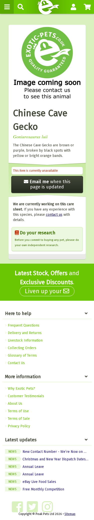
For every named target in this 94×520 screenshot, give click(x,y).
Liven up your (44, 291)
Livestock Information (25, 340)
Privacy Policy (18, 426)
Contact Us (16, 363)
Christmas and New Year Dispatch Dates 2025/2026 (50, 459)
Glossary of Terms (22, 355)
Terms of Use (18, 411)
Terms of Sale (18, 419)
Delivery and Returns (24, 333)
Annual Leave (26, 467)
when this (50, 184)
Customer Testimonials (25, 396)
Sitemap (69, 514)
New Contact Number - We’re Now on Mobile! (50, 452)
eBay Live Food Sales (32, 482)
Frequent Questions (23, 325)
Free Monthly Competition (36, 489)
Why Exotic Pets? (21, 388)
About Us (14, 403)
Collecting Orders (21, 348)
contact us (54, 215)
